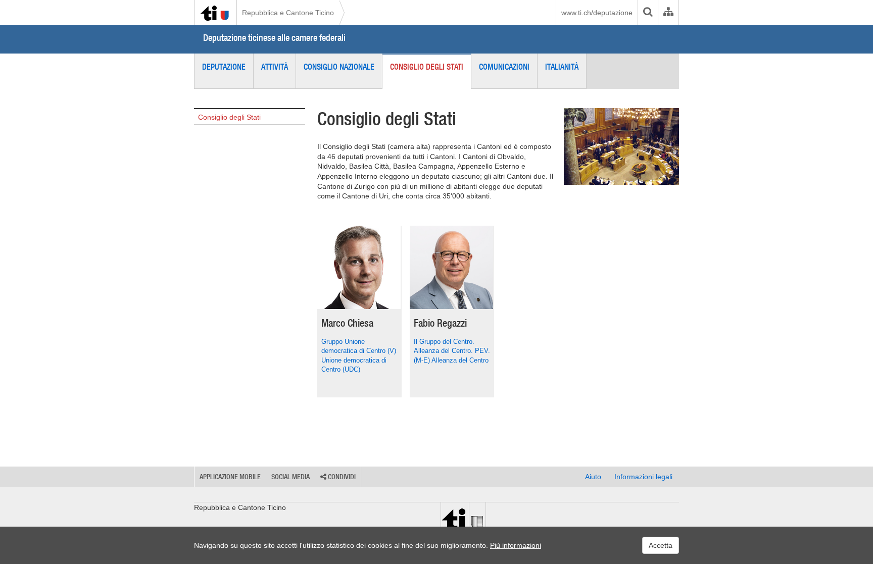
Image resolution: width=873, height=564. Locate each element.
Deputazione (224, 66)
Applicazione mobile (230, 476)
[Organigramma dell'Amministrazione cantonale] (668, 12)
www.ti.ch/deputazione (597, 13)
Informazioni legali (643, 477)
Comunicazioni (504, 66)
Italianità (561, 66)
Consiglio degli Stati (426, 66)
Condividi (341, 476)
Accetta (660, 545)
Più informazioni (515, 545)
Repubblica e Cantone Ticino (288, 13)
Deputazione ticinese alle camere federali (274, 37)
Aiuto (593, 477)
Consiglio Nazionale (339, 66)
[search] (648, 12)
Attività (274, 66)
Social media (290, 476)
